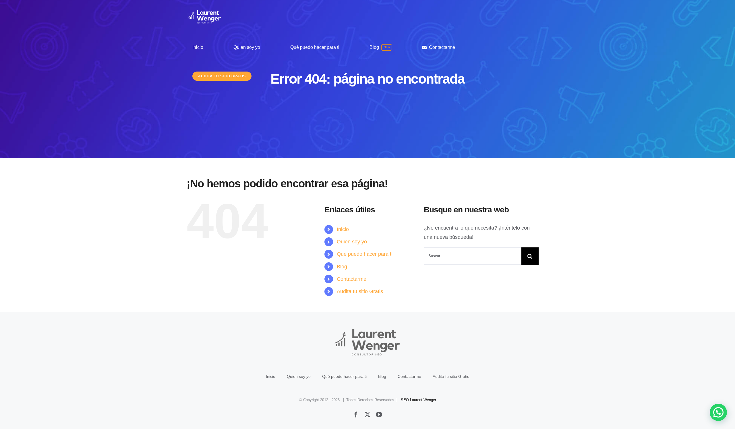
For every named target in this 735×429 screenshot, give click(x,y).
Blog (342, 267)
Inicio (343, 229)
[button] (718, 412)
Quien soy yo (352, 242)
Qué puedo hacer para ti (364, 254)
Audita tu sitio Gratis (360, 291)
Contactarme (351, 279)
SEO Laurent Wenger (418, 400)
